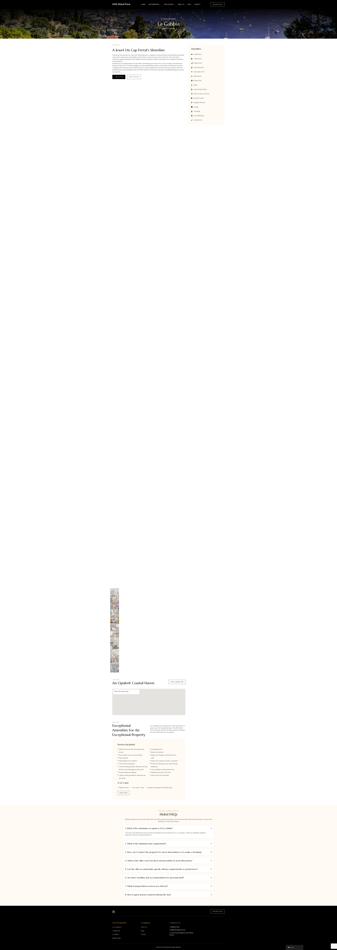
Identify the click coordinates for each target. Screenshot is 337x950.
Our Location (168, 4)
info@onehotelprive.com (177, 930)
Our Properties (153, 4)
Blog (189, 4)
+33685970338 (174, 927)
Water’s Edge (116, 938)
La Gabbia (115, 934)
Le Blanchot (116, 931)
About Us (181, 4)
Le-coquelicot (116, 927)
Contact (197, 4)
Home (143, 4)
